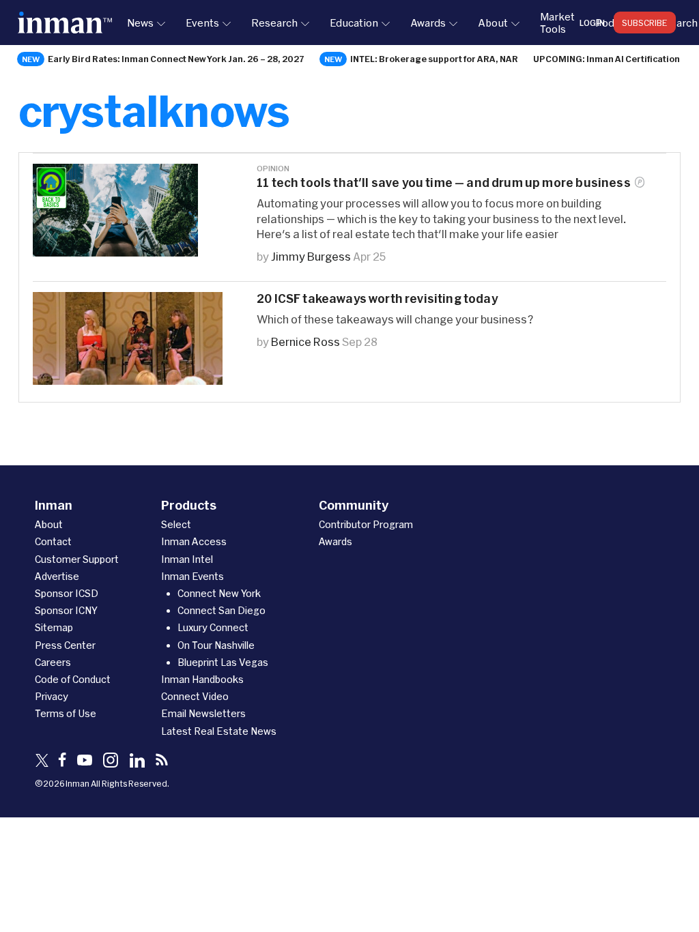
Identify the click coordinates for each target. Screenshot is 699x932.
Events (202, 22)
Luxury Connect (212, 627)
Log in (592, 22)
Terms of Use (65, 713)
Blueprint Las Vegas (222, 662)
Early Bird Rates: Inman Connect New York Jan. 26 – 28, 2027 (176, 58)
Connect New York (219, 593)
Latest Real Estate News (218, 731)
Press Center (65, 645)
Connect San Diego (221, 610)
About (493, 22)
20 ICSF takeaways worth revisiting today (377, 298)
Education (354, 22)
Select (176, 524)
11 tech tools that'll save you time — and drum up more (444, 182)
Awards (428, 22)
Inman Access (194, 541)
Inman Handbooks (202, 679)
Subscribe (645, 22)
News (140, 22)
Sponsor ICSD (66, 593)
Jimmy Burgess (311, 256)
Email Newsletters (203, 713)
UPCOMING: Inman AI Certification (606, 58)
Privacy (51, 696)
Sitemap (54, 627)
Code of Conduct (73, 679)
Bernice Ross (305, 341)
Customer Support (77, 559)
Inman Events (192, 576)
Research (274, 22)
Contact (53, 541)
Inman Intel (187, 559)
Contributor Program (366, 524)
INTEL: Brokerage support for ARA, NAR (434, 58)
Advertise (57, 576)
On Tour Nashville (216, 645)
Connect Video (195, 696)
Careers (53, 662)
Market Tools (557, 22)
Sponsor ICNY (66, 610)
